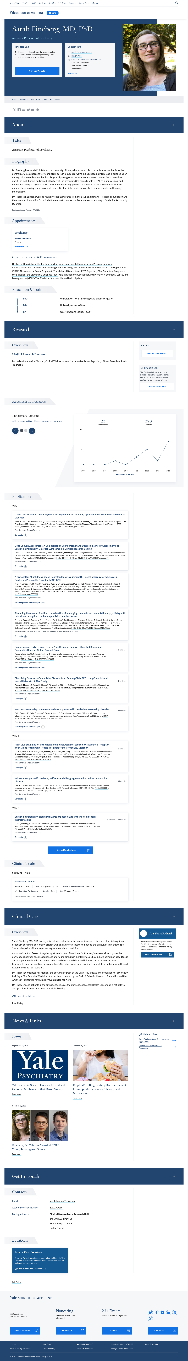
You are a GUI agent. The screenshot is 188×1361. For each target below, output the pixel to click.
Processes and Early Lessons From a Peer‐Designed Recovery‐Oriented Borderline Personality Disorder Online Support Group (58, 649)
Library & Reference (85, 1349)
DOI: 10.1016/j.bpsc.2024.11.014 (39, 759)
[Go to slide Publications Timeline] (21, 430)
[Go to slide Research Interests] (15, 431)
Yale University (49, 1349)
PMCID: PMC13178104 (79, 558)
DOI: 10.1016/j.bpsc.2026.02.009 (97, 628)
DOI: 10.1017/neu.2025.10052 (52, 718)
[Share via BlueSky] (28, 109)
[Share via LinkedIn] (23, 109)
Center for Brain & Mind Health (28, 264)
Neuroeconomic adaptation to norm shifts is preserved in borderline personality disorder (62, 709)
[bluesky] (150, 1312)
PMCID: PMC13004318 (90, 592)
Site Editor (47, 1344)
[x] (150, 1318)
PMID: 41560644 (27, 659)
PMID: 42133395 (63, 558)
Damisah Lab (51, 264)
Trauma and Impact (25, 881)
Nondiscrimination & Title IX (122, 1344)
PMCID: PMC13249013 (54, 527)
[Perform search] (176, 3)
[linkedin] (168, 1312)
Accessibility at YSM (85, 1344)
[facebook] (156, 1312)
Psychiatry (92, 271)
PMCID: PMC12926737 (31, 718)
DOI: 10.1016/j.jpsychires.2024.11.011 (48, 790)
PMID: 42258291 (37, 527)
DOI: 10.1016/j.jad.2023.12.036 (39, 829)
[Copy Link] (174, 125)
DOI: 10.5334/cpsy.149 (51, 690)
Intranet (13, 1344)
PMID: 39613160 (95, 757)
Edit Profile (16, 1282)
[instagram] (162, 1312)
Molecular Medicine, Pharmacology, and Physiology (47, 267)
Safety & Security (151, 1344)
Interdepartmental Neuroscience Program (80, 264)
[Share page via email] (32, 109)
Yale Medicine (42, 278)
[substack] (174, 1312)
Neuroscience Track (30, 271)
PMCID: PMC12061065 (24, 790)
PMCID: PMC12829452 (32, 690)
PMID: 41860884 (73, 592)
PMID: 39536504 (101, 788)
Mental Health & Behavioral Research (30, 896)
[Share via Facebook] (19, 109)
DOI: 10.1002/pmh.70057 (44, 659)
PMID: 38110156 (21, 829)
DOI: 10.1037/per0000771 (99, 558)
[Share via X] (14, 109)
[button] (149, 57)
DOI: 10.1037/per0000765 (74, 527)
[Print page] (37, 109)
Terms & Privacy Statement (20, 1349)
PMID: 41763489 (77, 628)
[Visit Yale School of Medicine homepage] (31, 1298)
